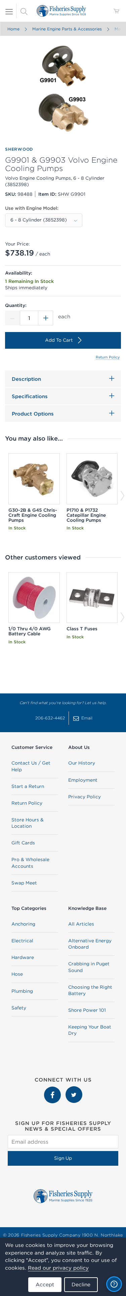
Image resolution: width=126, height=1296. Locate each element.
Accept (45, 1284)
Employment (82, 780)
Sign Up (63, 1158)
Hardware (22, 957)
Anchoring (23, 924)
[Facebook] (53, 1090)
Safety (18, 1008)
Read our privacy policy (58, 1268)
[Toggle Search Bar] (23, 11)
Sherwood (19, 149)
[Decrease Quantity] (12, 318)
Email (86, 717)
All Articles (81, 924)
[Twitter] (74, 1090)
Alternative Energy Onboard (90, 944)
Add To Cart (59, 340)
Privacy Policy (84, 797)
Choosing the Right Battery (90, 990)
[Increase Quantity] (45, 318)
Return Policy (108, 357)
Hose (17, 974)
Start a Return (27, 786)
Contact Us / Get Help (30, 766)
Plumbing (22, 991)
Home (13, 28)
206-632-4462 (50, 717)
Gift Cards (23, 843)
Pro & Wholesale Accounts (30, 862)
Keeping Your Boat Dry (89, 1030)
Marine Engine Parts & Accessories (66, 28)
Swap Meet (24, 883)
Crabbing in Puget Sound (89, 967)
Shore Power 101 (87, 1010)
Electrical (22, 941)
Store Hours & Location (27, 823)
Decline (81, 1284)
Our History (81, 763)
